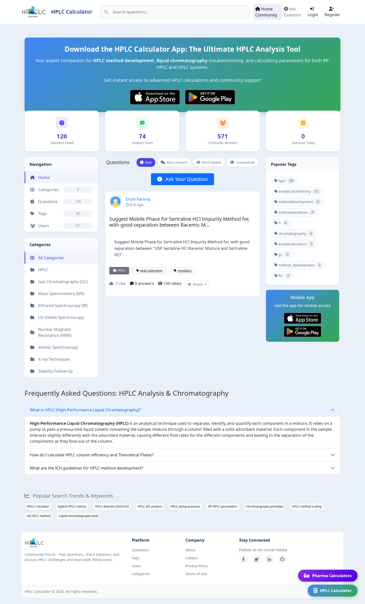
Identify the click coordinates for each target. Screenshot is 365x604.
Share (197, 284)
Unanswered (245, 162)
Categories (141, 573)
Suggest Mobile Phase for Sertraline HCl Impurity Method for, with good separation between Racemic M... (179, 222)
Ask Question (292, 12)
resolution (184, 270)
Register (332, 14)
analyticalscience (295, 244)
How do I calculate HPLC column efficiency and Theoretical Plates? (91, 455)
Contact (191, 558)
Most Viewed (211, 162)
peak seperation (151, 270)
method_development (299, 265)
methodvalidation (295, 212)
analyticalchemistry (298, 191)
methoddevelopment (298, 202)
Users (136, 565)
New (148, 162)
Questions (140, 550)
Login (313, 14)
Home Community (266, 12)
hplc (285, 180)
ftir (283, 275)
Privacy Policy (196, 565)
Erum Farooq (138, 199)
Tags (136, 558)
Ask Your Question (186, 179)
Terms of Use (196, 573)
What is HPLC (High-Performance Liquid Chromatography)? (85, 410)
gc (283, 254)
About (190, 550)
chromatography (295, 233)
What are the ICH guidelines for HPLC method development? (86, 468)
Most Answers (177, 162)
